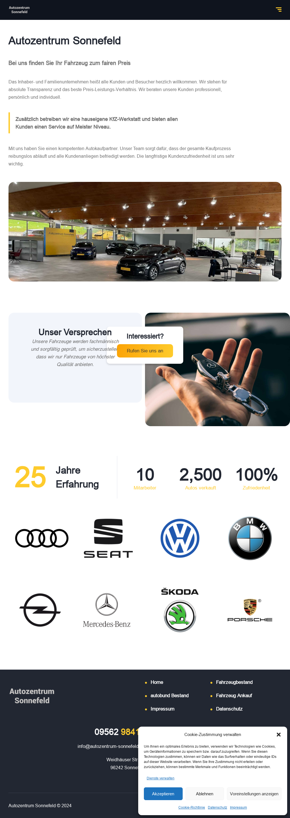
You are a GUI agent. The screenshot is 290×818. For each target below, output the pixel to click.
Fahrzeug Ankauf (234, 695)
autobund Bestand (170, 695)
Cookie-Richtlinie (191, 807)
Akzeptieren (163, 793)
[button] (279, 734)
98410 (120, 732)
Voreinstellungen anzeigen (254, 793)
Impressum (238, 807)
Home (157, 682)
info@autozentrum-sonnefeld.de (111, 746)
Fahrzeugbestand (234, 682)
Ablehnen (204, 793)
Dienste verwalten (160, 778)
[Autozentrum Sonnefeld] (19, 9)
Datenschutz (217, 807)
